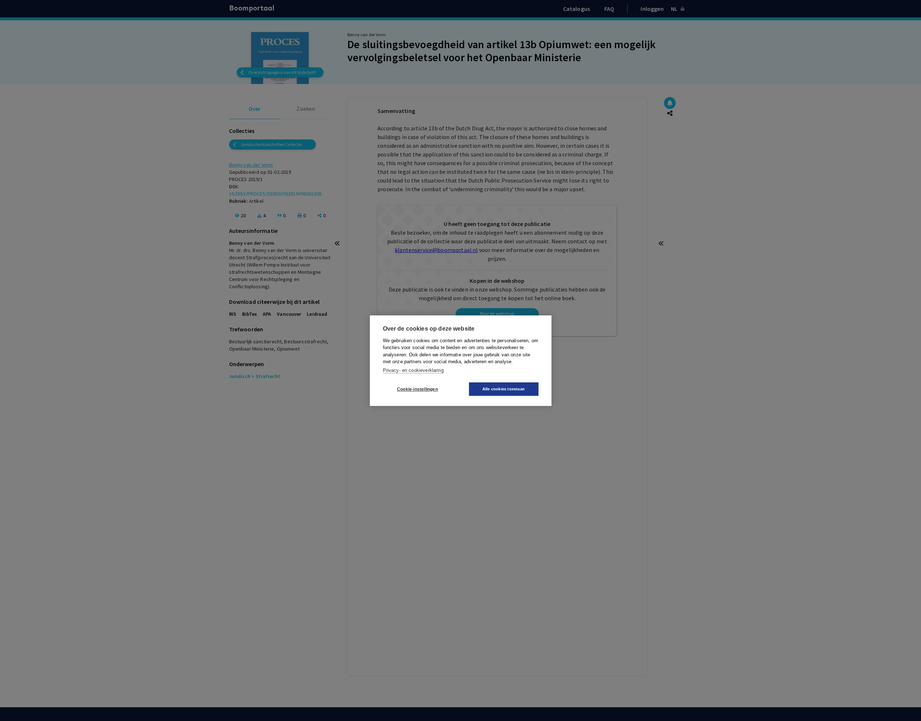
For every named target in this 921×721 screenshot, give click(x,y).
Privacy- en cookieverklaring (413, 370)
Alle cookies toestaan (503, 389)
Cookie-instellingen (417, 388)
